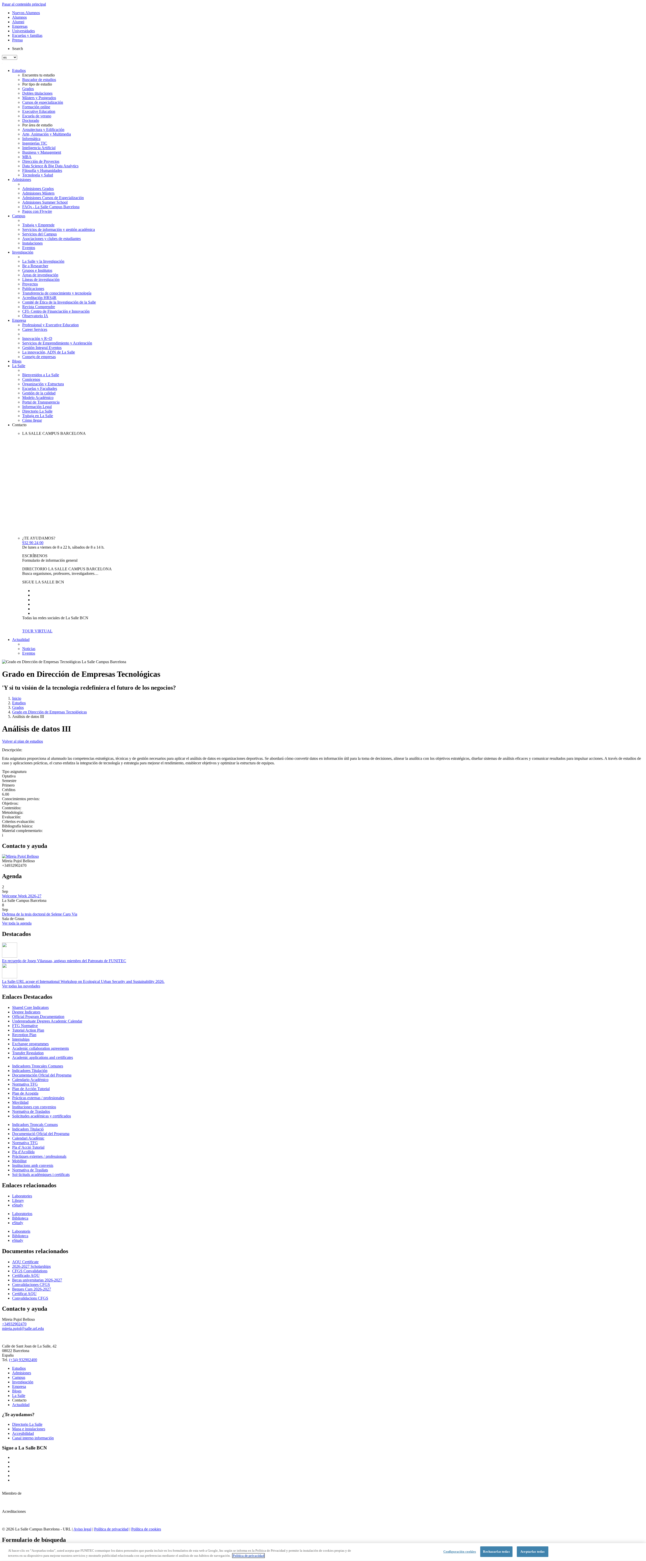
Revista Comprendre (38, 307)
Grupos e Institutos (37, 270)
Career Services (34, 329)
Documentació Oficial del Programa (40, 1134)
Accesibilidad (23, 1433)
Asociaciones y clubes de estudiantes (51, 238)
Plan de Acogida (25, 1093)
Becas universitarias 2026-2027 (37, 1280)
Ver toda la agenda (17, 923)
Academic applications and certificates (42, 1057)
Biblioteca (20, 1218)
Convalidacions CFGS (30, 1298)
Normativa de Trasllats (30, 1170)
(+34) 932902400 (23, 1360)
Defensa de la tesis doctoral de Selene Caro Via (39, 914)
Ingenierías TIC (34, 143)
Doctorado (30, 120)
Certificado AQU (26, 1275)
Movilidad (20, 1102)
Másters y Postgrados (39, 98)
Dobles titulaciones (37, 93)
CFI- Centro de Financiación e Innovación (56, 311)
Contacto (19, 425)
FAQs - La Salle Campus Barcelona (50, 207)
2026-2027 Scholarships (31, 1266)
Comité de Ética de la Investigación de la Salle (59, 302)
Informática (31, 139)
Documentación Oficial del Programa (41, 1075)
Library (18, 1200)
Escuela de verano (36, 116)
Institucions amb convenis (32, 1165)
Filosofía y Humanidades (42, 170)
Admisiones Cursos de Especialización (53, 198)
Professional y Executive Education (50, 325)
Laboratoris (21, 1231)
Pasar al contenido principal (24, 4)
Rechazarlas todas (496, 1551)
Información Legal (37, 407)
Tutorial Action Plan (28, 1030)
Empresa (19, 320)
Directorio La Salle (37, 411)
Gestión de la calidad (39, 393)
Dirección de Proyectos (40, 161)
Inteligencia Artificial (39, 148)
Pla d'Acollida (23, 1152)
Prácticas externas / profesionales (38, 1098)
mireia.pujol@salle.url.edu (23, 1328)
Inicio (16, 698)
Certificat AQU (24, 1293)
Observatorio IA (35, 316)
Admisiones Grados (38, 188)
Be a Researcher (35, 266)
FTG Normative (25, 1026)
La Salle (18, 366)
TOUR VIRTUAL (37, 631)
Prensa (17, 40)
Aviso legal (82, 1529)
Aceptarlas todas (532, 1551)
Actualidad (21, 639)
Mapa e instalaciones (28, 1429)
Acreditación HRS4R (39, 297)
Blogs (16, 361)
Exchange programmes (30, 1044)
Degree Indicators (26, 1012)
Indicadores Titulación (29, 1070)
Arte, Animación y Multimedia (46, 134)
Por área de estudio (37, 125)
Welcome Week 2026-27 (21, 896)
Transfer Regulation (28, 1053)
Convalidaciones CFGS (31, 1284)
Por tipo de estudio (37, 84)
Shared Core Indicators (30, 1007)
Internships (21, 1039)
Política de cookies (146, 1529)
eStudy (17, 1205)
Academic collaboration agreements (40, 1048)
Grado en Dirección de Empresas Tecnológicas (49, 712)
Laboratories (22, 1196)
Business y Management (41, 152)
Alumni (18, 22)
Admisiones (21, 179)
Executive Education (38, 111)
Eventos (28, 248)
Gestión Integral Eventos (42, 347)
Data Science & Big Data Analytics (50, 166)
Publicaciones (33, 288)
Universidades (23, 31)
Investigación (22, 252)
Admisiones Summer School (45, 202)
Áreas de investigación (40, 275)
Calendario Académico (30, 1080)
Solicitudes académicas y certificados (41, 1116)
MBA (27, 157)
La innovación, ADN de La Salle (48, 352)
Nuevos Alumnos (26, 13)
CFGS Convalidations (29, 1271)
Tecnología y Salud (37, 175)
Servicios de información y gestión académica (58, 229)
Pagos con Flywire (37, 211)
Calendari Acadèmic (28, 1138)
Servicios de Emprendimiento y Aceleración (57, 343)
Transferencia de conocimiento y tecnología (56, 293)
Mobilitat (19, 1161)
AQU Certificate (25, 1262)
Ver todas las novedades (21, 986)
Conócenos (31, 379)
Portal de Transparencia (41, 402)
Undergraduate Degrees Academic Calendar (47, 1021)
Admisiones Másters (38, 193)
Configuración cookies (459, 1551)
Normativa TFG (25, 1084)
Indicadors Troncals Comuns (35, 1124)
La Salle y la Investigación (43, 261)
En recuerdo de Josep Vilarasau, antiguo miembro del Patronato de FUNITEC (64, 961)
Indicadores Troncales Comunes (37, 1066)
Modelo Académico (37, 397)
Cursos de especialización (42, 102)
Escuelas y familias (27, 35)
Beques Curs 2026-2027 (31, 1289)
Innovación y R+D (37, 338)
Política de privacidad (111, 1529)
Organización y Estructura (43, 384)
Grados (28, 89)
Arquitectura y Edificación (43, 129)
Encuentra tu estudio (38, 75)
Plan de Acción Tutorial (31, 1089)
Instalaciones (32, 243)
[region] (323, 1552)
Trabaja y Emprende (38, 225)
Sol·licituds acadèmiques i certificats (41, 1174)
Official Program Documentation (38, 1016)
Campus (18, 216)
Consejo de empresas (39, 357)
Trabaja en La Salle (37, 416)
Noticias (28, 649)
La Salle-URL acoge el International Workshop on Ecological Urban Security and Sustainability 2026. (83, 981)
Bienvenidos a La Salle (40, 375)
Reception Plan (24, 1035)
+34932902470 (14, 1324)
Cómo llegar (32, 420)
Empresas (20, 26)
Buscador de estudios (39, 79)
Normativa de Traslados (31, 1111)
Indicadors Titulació (28, 1129)
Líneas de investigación (41, 279)
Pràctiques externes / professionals (39, 1156)
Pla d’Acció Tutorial (28, 1147)
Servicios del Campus (39, 234)
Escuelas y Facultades (39, 388)
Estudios (19, 70)
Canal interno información (33, 1438)
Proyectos (30, 284)
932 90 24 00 (32, 543)
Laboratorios (22, 1214)
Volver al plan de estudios (22, 741)
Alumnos (19, 17)
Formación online (36, 107)
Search (17, 48)
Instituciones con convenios (34, 1107)
